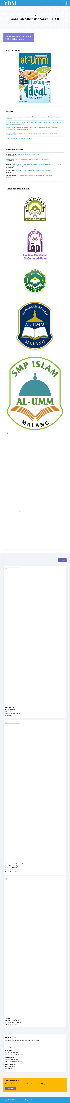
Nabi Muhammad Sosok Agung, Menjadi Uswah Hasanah (30, 159)
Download (10, 1088)
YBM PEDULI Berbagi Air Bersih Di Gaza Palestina (34, 171)
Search (5, 557)
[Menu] (65, 3)
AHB (7, 159)
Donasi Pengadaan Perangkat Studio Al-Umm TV (22, 138)
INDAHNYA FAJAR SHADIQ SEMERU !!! (31, 154)
